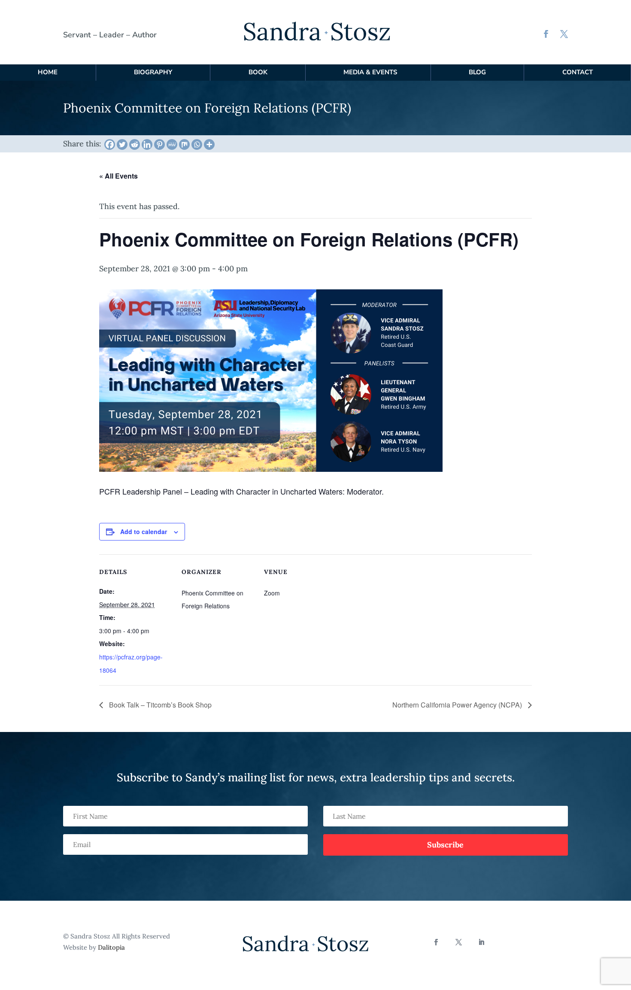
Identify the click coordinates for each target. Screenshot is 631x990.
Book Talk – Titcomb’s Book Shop (159, 705)
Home (48, 72)
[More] (209, 144)
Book (258, 72)
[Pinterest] (159, 144)
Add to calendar (143, 531)
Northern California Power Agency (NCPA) (458, 705)
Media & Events (370, 72)
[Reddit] (134, 144)
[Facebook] (109, 144)
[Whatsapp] (196, 144)
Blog (477, 72)
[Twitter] (122, 144)
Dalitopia (111, 947)
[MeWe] (172, 144)
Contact (577, 72)
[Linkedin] (147, 144)
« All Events (118, 176)
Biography (153, 72)
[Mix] (184, 144)
